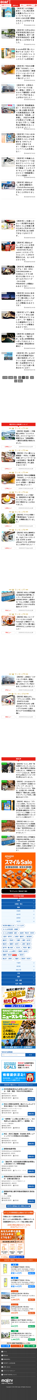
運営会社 (5, 1355)
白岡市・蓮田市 (19, 936)
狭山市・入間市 (7, 958)
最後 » (20, 381)
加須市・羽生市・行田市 (27, 933)
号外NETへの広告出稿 (9, 1363)
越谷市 (5, 940)
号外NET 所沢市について (10, 1374)
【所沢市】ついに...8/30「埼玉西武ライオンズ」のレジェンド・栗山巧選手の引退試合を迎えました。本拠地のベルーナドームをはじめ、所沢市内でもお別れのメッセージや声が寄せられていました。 (25, 770)
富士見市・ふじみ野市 (9, 951)
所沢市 (22, 955)
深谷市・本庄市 (26, 958)
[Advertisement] (18, 208)
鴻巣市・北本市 (14, 944)
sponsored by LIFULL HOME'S (24, 1260)
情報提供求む (6, 1359)
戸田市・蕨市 (26, 947)
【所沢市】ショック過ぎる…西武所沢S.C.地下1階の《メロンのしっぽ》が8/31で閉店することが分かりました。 (25, 499)
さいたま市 (20, 925)
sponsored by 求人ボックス (25, 1085)
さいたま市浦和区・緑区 (10, 933)
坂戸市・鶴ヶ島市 (8, 947)
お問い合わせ (6, 1367)
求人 (22, 5)
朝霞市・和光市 (9, 955)
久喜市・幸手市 (7, 936)
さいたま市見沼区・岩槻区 (10, 929)
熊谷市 (5, 944)
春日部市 (29, 936)
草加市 (11, 940)
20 (32, 377)
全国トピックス (5, 5)
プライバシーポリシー (9, 1370)
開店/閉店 (29, 5)
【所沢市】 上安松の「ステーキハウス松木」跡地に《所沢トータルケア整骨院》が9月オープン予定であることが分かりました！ (25, 681)
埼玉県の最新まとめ (8, 925)
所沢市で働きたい (10, 1085)
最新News (15, 5)
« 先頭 (10, 377)
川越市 (17, 958)
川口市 (18, 947)
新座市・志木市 (23, 951)
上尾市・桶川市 (26, 944)
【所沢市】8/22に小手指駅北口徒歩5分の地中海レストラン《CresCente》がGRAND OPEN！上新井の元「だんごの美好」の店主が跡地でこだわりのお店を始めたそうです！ (25, 600)
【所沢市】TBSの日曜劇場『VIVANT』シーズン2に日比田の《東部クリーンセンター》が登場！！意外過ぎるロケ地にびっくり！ (25, 480)
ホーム (5, 1351)
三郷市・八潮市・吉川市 (23, 940)
